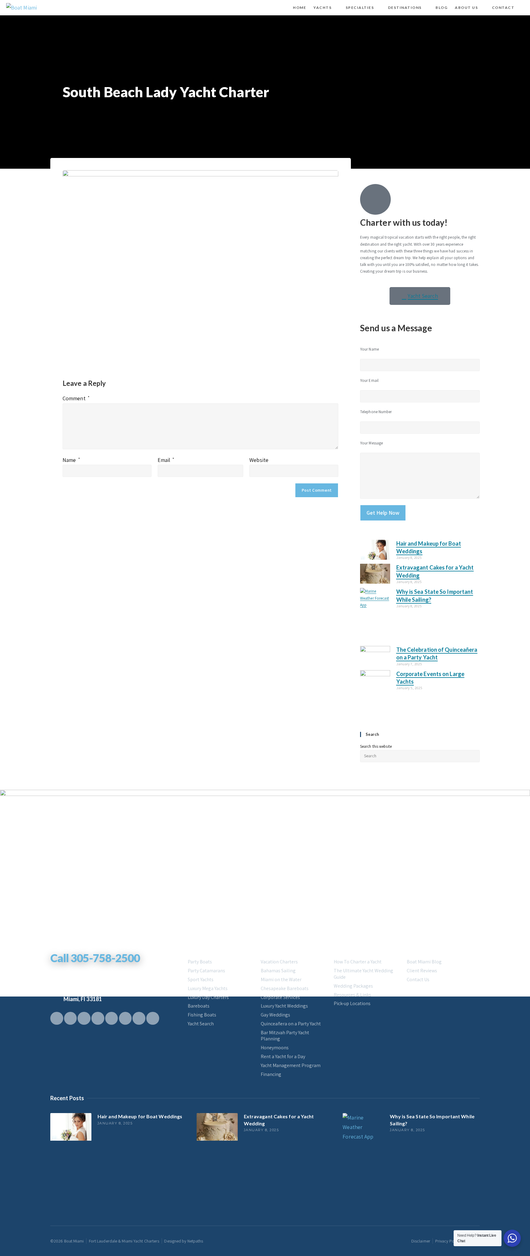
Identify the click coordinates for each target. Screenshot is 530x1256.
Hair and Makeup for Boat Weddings (140, 1116)
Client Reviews (422, 971)
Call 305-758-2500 (95, 958)
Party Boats (200, 962)
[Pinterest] (97, 1018)
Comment (76, 398)
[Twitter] (70, 1018)
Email (166, 459)
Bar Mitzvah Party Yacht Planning (285, 1036)
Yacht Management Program (291, 1065)
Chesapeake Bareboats (285, 988)
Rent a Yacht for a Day (283, 1057)
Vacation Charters (279, 962)
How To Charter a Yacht (358, 962)
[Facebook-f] (56, 1018)
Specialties (274, 949)
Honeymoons (275, 1048)
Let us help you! (72, 947)
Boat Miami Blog (424, 962)
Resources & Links (352, 995)
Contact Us (418, 980)
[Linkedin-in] (125, 1018)
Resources (347, 949)
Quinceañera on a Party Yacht (291, 1024)
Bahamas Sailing (278, 971)
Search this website (376, 746)
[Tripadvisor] (152, 1018)
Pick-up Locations (352, 1004)
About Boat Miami (429, 949)
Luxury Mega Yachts (208, 988)
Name (71, 459)
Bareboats (198, 1006)
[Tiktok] (84, 1018)
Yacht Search (201, 1024)
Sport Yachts (200, 980)
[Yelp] (138, 1018)
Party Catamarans (206, 971)
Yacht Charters (207, 949)
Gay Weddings (275, 1015)
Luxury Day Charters (208, 997)
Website (258, 459)
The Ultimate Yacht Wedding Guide (363, 974)
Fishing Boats (202, 1015)
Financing (271, 1074)
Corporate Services (280, 997)
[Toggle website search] (523, 7)
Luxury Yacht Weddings (284, 1006)
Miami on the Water (281, 980)
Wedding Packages (353, 986)
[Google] (111, 1018)
